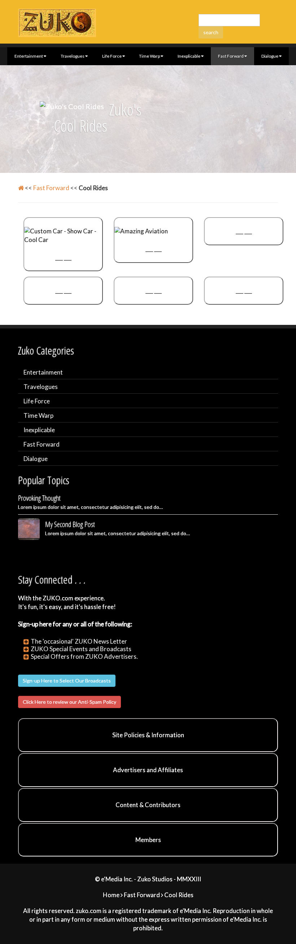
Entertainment (28, 56)
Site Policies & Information (148, 735)
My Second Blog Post (70, 524)
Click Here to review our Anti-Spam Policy (69, 702)
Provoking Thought (39, 498)
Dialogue (269, 56)
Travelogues (72, 56)
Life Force (112, 56)
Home (111, 895)
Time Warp (149, 56)
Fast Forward (231, 56)
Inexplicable (189, 56)
